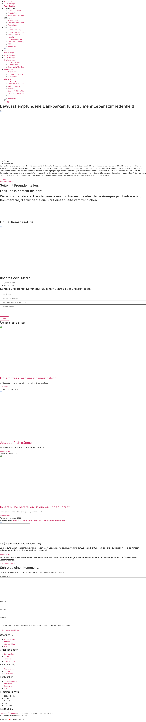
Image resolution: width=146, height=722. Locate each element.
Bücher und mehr (14, 11)
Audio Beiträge (9, 6)
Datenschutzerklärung (16, 42)
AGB (9, 44)
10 (57, 520)
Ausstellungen (13, 25)
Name (3, 601)
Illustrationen (13, 20)
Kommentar (5, 576)
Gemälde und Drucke (16, 23)
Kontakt (11, 37)
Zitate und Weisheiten (16, 15)
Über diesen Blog (14, 30)
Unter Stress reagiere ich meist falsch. (28, 378)
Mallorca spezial (14, 35)
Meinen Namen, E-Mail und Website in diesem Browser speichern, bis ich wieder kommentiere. (37, 625)
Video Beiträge (9, 4)
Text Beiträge (9, 1)
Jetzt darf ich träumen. (17, 443)
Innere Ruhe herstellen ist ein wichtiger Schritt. (35, 507)
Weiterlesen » (5, 387)
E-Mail (3, 609)
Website (3, 617)
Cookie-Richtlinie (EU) (16, 39)
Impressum (12, 46)
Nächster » (64, 520)
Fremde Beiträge (14, 13)
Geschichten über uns (16, 32)
